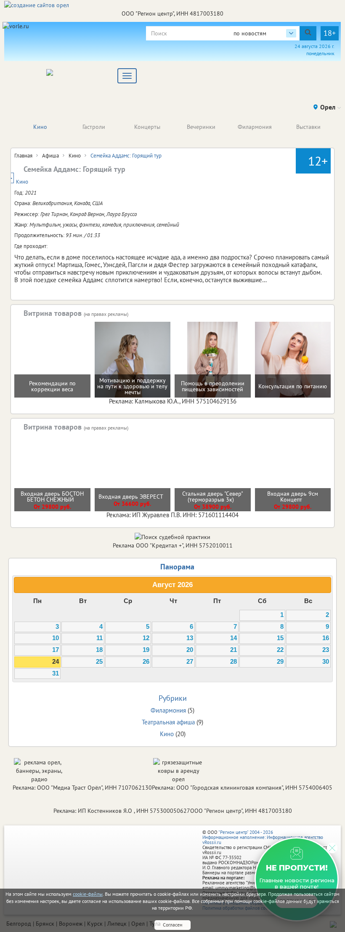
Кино (40, 127)
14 (233, 638)
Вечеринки (201, 127)
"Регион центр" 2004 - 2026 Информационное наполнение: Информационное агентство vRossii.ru (262, 837)
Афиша (50, 155)
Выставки (308, 127)
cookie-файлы (88, 894)
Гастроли (93, 127)
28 (233, 661)
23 (325, 649)
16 (325, 638)
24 (55, 661)
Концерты (147, 127)
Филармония (255, 127)
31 (55, 673)
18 (99, 649)
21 (233, 649)
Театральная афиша (168, 722)
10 (55, 638)
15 (280, 638)
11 (99, 638)
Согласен (172, 924)
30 (325, 661)
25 (99, 661)
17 (55, 649)
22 (280, 649)
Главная (23, 155)
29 (280, 661)
